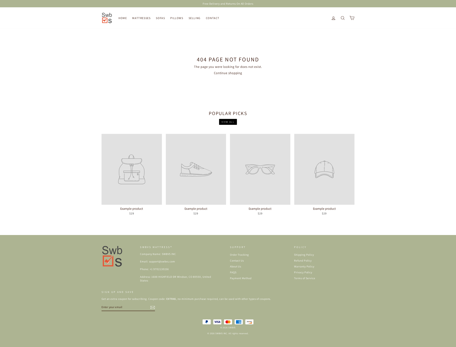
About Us (235, 266)
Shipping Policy (304, 254)
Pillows (176, 18)
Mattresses (141, 18)
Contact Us (237, 260)
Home (122, 18)
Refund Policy (303, 260)
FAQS (233, 272)
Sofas (160, 18)
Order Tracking (239, 254)
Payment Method (241, 278)
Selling (195, 18)
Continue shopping (228, 73)
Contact (212, 18)
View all (228, 122)
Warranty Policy (304, 266)
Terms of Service (304, 278)
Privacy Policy (303, 272)
